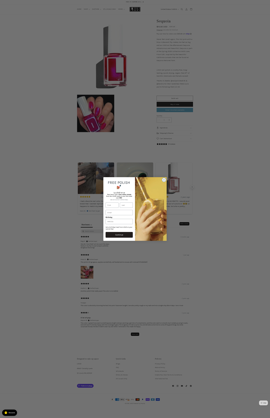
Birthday (109, 217)
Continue (119, 235)
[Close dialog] (164, 180)
